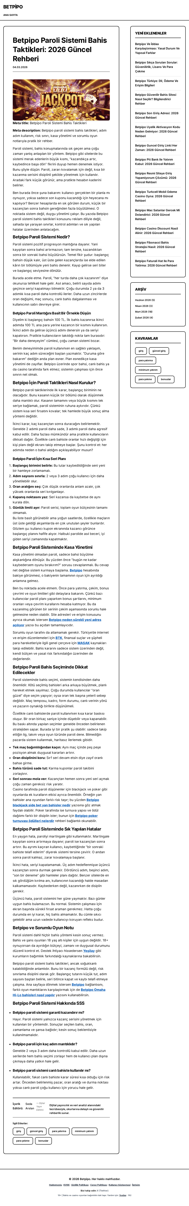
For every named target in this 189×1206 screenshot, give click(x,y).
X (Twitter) (103, 1190)
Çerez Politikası (98, 1184)
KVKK (66, 1184)
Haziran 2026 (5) (145, 300)
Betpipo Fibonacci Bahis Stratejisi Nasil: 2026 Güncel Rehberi (155, 247)
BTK (59, 638)
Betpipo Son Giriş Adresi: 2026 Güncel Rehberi (156, 115)
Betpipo (13, 7)
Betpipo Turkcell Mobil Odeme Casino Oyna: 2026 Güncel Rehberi (156, 196)
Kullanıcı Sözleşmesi (119, 1184)
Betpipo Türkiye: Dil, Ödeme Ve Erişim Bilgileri (156, 83)
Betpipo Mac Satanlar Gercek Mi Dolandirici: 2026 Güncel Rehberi (157, 215)
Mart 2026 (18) (143, 311)
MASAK (84, 643)
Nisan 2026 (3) (144, 305)
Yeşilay (89, 951)
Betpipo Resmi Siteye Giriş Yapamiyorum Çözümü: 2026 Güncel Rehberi (155, 178)
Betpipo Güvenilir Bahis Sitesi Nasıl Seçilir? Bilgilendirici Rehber (155, 99)
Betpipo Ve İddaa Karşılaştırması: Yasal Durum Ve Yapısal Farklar (157, 48)
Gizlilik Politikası (80, 1184)
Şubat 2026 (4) (144, 317)
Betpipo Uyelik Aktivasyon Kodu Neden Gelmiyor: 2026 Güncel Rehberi (157, 131)
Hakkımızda (55, 1184)
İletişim (136, 1184)
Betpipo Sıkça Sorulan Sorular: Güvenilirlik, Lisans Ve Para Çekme (156, 67)
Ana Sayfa (10, 14)
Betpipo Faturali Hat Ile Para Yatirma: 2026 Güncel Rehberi (156, 263)
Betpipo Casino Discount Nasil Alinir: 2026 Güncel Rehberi (156, 231)
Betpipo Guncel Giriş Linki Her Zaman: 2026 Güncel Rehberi (156, 148)
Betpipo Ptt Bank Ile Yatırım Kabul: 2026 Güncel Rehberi (154, 162)
